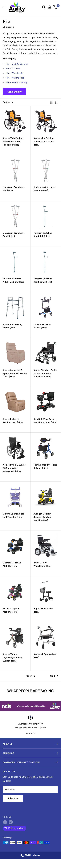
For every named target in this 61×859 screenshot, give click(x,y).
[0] (55, 7)
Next (52, 676)
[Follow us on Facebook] (5, 822)
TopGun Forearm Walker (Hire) (42, 326)
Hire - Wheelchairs (14, 73)
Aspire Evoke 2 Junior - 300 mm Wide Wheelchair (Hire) (15, 467)
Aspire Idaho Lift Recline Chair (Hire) (13, 421)
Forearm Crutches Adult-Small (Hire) (42, 280)
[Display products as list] (56, 102)
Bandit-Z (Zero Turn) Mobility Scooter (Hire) (45, 421)
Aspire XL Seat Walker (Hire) (44, 656)
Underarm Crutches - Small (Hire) (14, 234)
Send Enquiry (14, 91)
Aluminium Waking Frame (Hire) (12, 326)
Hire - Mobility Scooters (17, 64)
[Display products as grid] (51, 102)
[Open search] (43, 7)
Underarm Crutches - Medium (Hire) (44, 189)
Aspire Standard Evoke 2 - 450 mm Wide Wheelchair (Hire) (45, 373)
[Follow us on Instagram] (11, 822)
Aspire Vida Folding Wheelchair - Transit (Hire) (43, 141)
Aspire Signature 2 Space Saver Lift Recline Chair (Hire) (15, 373)
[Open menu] (4, 7)
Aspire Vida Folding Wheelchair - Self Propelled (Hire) (13, 141)
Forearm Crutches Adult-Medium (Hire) (13, 280)
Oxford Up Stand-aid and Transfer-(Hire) (13, 515)
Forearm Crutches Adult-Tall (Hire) (42, 234)
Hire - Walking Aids (15, 77)
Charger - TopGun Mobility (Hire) (12, 564)
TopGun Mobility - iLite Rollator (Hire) (45, 466)
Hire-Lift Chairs (13, 68)
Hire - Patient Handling (17, 82)
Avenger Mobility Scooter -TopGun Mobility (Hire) (42, 516)
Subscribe (12, 798)
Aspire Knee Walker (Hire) (43, 610)
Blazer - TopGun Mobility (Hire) (11, 610)
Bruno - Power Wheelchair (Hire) (42, 564)
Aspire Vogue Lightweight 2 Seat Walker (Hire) (12, 657)
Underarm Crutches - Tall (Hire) (14, 189)
